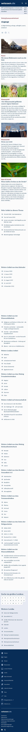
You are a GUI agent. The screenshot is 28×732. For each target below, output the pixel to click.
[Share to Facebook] (6, 33)
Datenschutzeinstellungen (7, 719)
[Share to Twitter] (9, 33)
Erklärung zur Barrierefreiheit (8, 721)
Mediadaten (4, 722)
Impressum (4, 715)
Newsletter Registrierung (7, 726)
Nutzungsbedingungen (6, 724)
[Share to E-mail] (2, 33)
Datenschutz (4, 717)
